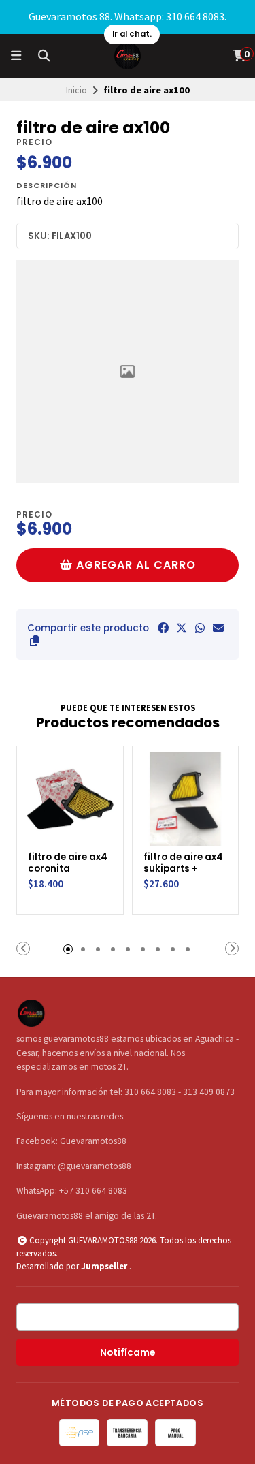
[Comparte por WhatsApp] (200, 627)
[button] (34, 640)
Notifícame (127, 1352)
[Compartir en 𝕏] (181, 627)
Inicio (76, 90)
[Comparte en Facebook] (163, 627)
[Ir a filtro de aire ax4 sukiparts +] (186, 799)
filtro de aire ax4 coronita (67, 863)
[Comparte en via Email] (218, 627)
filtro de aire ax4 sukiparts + (183, 863)
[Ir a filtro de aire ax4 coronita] (70, 799)
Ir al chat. (132, 34)
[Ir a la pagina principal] (127, 55)
